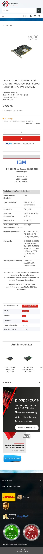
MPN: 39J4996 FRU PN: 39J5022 (30, 306)
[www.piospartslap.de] (10, 3)
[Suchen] (39, 10)
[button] (31, 16)
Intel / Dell (25, 311)
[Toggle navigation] (3, 15)
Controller (13, 97)
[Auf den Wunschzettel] (36, 37)
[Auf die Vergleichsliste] (30, 37)
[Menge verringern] (5, 132)
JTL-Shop (25, 551)
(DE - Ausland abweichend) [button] (25, 121)
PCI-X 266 (25, 321)
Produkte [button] (7, 383)
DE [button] (24, 16)
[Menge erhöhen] (38, 132)
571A (24, 316)
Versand (20, 110)
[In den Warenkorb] (4, 31)
